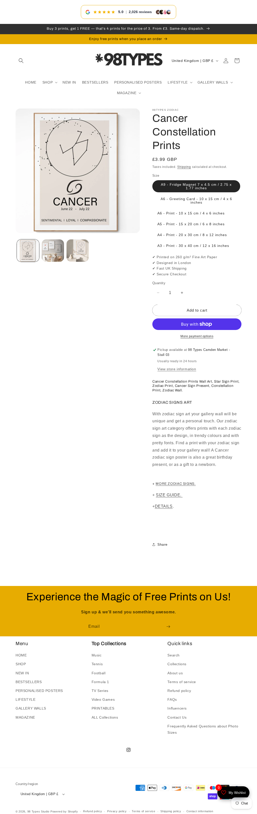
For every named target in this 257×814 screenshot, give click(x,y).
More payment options (196, 336)
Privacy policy (117, 811)
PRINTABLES (103, 708)
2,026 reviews (140, 12)
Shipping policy (170, 811)
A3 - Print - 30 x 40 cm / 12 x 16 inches (193, 246)
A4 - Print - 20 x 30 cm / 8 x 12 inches (192, 235)
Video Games (103, 699)
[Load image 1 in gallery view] (28, 250)
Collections (176, 664)
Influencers (177, 708)
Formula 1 (100, 682)
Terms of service (181, 682)
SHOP (21, 664)
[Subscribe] (168, 626)
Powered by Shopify (64, 811)
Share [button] (162, 544)
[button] (21, 60)
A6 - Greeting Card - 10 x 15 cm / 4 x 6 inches (196, 200)
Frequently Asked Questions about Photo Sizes (202, 729)
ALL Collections (105, 717)
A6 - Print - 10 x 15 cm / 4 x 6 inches (191, 213)
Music (97, 655)
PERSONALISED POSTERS (39, 691)
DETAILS (164, 506)
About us (175, 673)
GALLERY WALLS (31, 708)
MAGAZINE (25, 717)
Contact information (199, 811)
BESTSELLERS (29, 682)
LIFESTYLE (25, 699)
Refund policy (179, 691)
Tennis (97, 664)
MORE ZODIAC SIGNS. (176, 484)
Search (173, 655)
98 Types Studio (38, 811)
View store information (176, 369)
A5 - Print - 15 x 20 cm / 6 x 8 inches (191, 224)
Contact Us (176, 717)
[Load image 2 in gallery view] (53, 250)
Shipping (184, 167)
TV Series (100, 691)
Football (99, 673)
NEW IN (22, 673)
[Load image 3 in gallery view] (78, 250)
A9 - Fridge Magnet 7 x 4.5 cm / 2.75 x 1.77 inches (196, 186)
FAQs (172, 699)
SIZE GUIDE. (169, 495)
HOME (21, 655)
